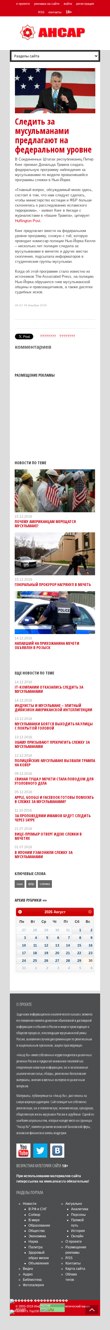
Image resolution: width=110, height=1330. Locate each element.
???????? (48, 336)
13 (57, 945)
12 (46, 945)
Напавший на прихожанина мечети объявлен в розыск (47, 645)
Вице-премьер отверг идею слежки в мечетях (48, 836)
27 (57, 961)
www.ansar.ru (55, 1181)
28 (68, 961)
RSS (41, 12)
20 (57, 953)
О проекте (73, 1242)
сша (20, 884)
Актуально (73, 1204)
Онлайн (77, 1236)
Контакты (73, 1263)
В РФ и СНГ (37, 1209)
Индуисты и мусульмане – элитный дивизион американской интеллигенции (53, 707)
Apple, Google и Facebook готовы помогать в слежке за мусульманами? (54, 799)
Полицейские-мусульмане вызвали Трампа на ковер (55, 762)
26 (46, 961)
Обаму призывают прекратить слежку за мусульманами (52, 744)
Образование (39, 1225)
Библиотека (32, 1280)
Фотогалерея (33, 1285)
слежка (45, 884)
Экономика (37, 1236)
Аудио (28, 1274)
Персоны (78, 1215)
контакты (55, 12)
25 (35, 961)
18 (35, 953)
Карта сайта (75, 1269)
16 (91, 945)
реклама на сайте (47, 3)
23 (91, 953)
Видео (28, 1269)
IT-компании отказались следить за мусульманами (49, 689)
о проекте (23, 3)
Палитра (35, 1247)
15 (79, 945)
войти (68, 3)
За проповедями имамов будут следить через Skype (53, 818)
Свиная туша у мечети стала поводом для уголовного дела (54, 781)
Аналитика (79, 1209)
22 (79, 953)
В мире (34, 1220)
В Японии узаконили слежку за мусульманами (43, 854)
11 (35, 945)
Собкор (34, 1215)
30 (91, 961)
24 (24, 961)
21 (68, 953)
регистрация (85, 3)
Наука (33, 1242)
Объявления (38, 1263)
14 (68, 945)
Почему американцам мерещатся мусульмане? (45, 523)
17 (24, 953)
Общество (36, 1231)
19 (46, 953)
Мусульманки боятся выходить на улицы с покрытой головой (54, 726)
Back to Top (91, 1309)
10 (24, 945)
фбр (31, 884)
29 (79, 961)
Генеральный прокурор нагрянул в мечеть (53, 584)
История (78, 1231)
